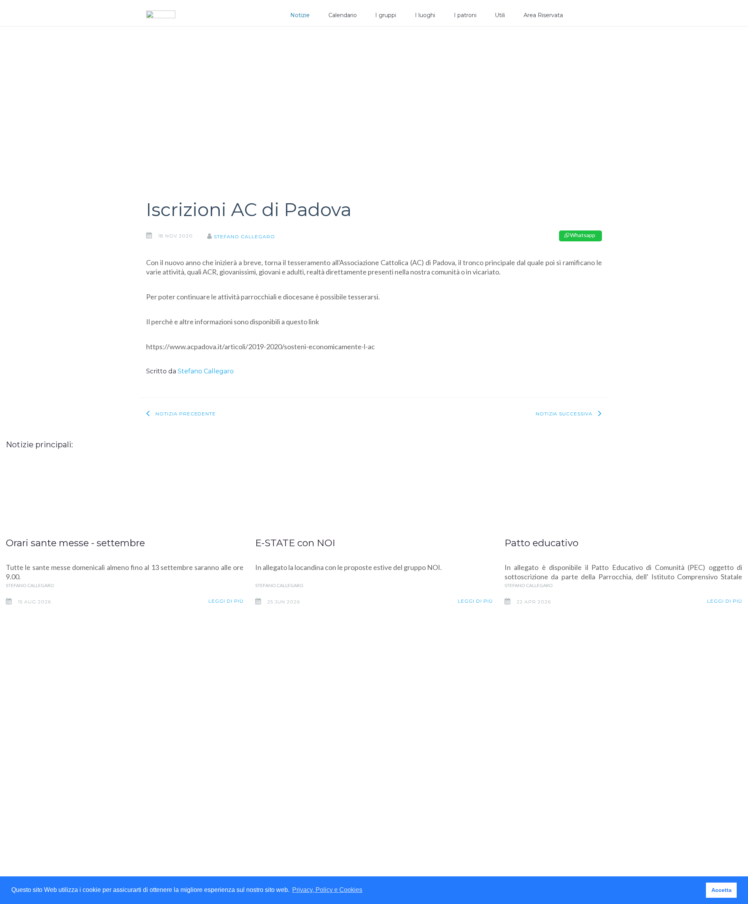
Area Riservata (543, 15)
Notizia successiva (564, 414)
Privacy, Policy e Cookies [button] (327, 889)
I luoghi (425, 15)
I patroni (465, 15)
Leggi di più (225, 601)
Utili (500, 15)
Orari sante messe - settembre (75, 543)
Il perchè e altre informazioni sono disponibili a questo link (232, 321)
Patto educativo (542, 543)
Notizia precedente (185, 414)
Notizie (300, 15)
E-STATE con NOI (295, 543)
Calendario (342, 15)
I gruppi (385, 15)
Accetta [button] (721, 890)
